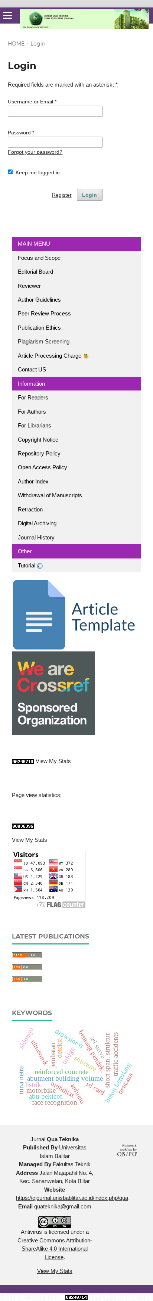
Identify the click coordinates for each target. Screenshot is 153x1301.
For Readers (33, 397)
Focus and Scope (39, 258)
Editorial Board (35, 271)
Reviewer (29, 286)
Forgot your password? (35, 152)
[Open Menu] (8, 15)
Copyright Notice (38, 439)
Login (89, 195)
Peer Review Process (44, 313)
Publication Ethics (39, 327)
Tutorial (27, 565)
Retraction (30, 509)
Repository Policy (39, 453)
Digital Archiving (37, 523)
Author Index (33, 481)
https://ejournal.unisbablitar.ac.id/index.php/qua (72, 1198)
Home (16, 43)
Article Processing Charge (50, 355)
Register (62, 195)
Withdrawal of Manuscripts (50, 495)
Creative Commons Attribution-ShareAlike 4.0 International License (54, 1248)
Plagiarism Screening (43, 341)
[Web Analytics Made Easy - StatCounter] (23, 761)
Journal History (36, 537)
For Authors (32, 411)
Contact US (32, 369)
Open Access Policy (42, 467)
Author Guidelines (39, 299)
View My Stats (53, 761)
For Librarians (34, 425)
